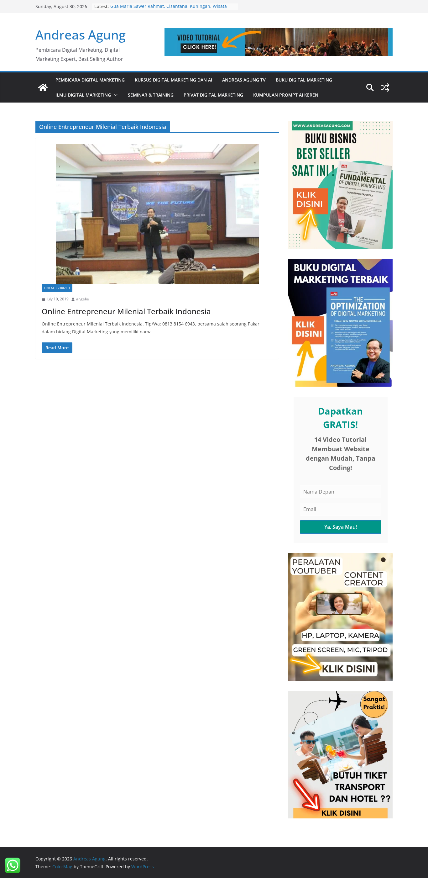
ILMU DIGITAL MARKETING (83, 95)
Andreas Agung (80, 34)
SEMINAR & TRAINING (151, 95)
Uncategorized (57, 288)
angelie (82, 299)
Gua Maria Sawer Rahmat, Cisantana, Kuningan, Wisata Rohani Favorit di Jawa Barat (168, 9)
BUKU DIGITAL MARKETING (304, 80)
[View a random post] (385, 87)
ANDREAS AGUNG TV (244, 80)
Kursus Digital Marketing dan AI (173, 80)
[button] (114, 95)
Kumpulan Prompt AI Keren (285, 95)
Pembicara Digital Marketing (90, 80)
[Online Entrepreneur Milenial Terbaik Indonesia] (157, 214)
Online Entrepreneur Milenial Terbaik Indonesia (126, 311)
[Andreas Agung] (42, 87)
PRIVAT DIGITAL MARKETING (213, 95)
